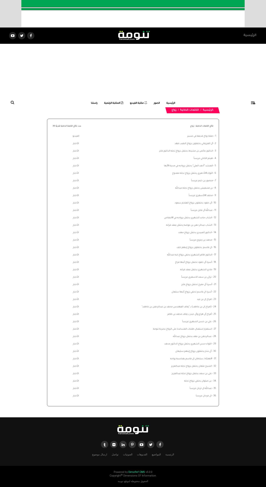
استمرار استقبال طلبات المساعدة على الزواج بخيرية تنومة (182, 329)
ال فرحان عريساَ (204, 396)
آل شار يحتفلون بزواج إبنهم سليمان (193, 351)
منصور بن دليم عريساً (202, 181)
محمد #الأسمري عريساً (201, 195)
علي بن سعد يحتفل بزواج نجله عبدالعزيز (192, 373)
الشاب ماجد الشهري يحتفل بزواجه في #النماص (188, 218)
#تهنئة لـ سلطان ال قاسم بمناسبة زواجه (191, 359)
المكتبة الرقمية (112, 103)
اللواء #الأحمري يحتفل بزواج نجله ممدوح (192, 173)
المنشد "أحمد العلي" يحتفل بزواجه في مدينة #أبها (188, 166)
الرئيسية (250, 35)
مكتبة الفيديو (137, 103)
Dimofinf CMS (136, 472)
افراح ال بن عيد (204, 299)
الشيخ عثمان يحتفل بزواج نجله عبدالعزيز (191, 366)
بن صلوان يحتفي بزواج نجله (198, 381)
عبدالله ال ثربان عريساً (201, 388)
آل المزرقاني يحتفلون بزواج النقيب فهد (194, 143)
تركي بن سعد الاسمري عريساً (196, 277)
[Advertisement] (133, 71)
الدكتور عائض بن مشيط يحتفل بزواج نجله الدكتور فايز (186, 151)
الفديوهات (142, 454)
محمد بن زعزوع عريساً (201, 240)
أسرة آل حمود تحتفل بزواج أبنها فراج (193, 262)
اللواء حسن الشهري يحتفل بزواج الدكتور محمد (188, 344)
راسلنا (94, 103)
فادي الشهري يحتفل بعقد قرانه (196, 270)
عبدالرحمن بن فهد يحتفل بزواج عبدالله (192, 336)
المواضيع (156, 454)
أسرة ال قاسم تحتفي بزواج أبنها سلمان (192, 292)
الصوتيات (127, 454)
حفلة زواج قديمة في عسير (200, 136)
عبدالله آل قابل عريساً (201, 210)
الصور (157, 103)
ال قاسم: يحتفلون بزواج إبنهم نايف (194, 247)
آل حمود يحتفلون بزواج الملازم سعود (193, 203)
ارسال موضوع (99, 454)
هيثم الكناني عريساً (203, 158)
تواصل (115, 454)
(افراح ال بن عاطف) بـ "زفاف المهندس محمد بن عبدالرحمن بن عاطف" (177, 307)
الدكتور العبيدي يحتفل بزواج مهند (195, 232)
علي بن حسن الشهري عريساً (197, 322)
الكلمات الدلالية (189, 110)
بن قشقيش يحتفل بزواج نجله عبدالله (194, 188)
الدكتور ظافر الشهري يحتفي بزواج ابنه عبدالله (189, 255)
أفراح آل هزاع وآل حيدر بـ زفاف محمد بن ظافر (189, 314)
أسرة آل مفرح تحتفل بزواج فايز (196, 284)
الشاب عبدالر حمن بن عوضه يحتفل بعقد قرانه (189, 225)
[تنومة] (133, 430)
